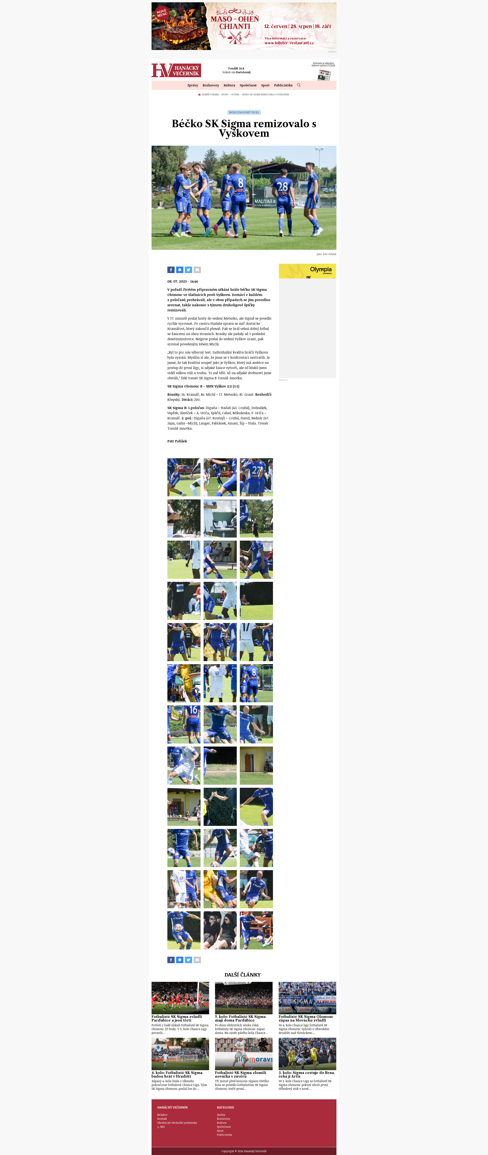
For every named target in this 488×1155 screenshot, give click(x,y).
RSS (162, 1126)
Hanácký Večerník (176, 70)
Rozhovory (211, 85)
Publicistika (283, 85)
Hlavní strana (210, 94)
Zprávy (192, 85)
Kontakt (162, 1118)
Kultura (229, 85)
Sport (265, 85)
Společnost (248, 85)
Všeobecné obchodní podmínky (177, 1122)
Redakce (162, 1114)
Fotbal (236, 94)
